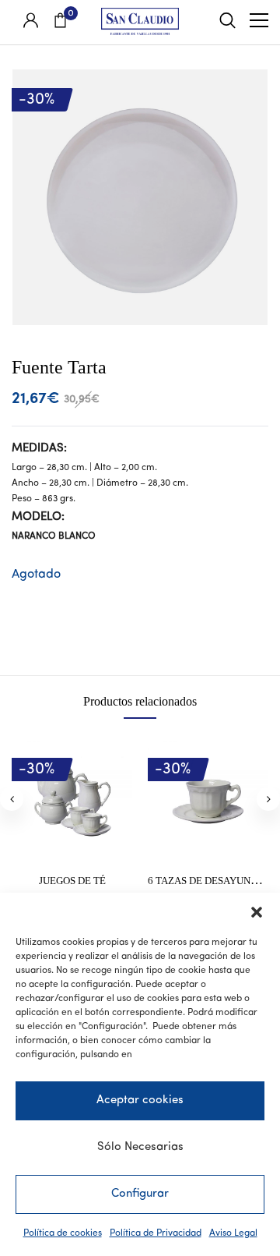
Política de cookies (62, 1233)
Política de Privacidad (155, 1233)
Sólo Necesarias (140, 1147)
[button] (256, 912)
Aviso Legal (233, 1233)
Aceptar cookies (140, 1100)
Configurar (140, 1194)
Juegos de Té (72, 880)
